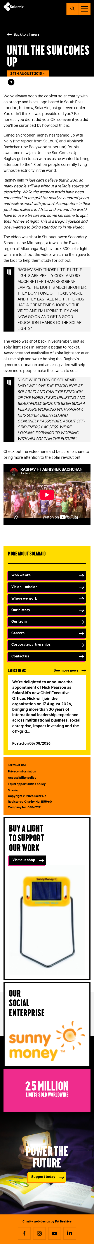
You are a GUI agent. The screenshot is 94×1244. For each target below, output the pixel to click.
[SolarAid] (13, 10)
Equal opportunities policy (27, 783)
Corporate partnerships (30, 644)
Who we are (21, 575)
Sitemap (13, 790)
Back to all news (26, 34)
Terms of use (17, 765)
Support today (43, 1176)
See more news (66, 670)
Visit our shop (23, 860)
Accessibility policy (22, 777)
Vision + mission (24, 587)
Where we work (24, 598)
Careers (17, 633)
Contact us (20, 656)
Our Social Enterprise (27, 1002)
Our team (19, 621)
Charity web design (36, 1221)
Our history (20, 610)
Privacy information (22, 771)
